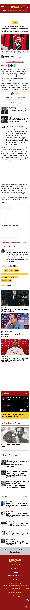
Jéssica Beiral (14, 277)
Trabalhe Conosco (14, 564)
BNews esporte (5, 277)
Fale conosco (15, 568)
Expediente (14, 572)
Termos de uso (15, 579)
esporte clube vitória (6, 274)
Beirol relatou (5, 148)
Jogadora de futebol (6, 280)
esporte (16, 270)
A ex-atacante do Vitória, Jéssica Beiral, (13, 69)
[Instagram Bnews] (16, 596)
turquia (20, 274)
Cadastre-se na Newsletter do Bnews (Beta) (15, 551)
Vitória (5, 270)
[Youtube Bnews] (19, 596)
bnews (25, 274)
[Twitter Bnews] (14, 596)
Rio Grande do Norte (12, 10)
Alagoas (19, 10)
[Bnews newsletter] (15, 61)
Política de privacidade (15, 576)
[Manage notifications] (26, 606)
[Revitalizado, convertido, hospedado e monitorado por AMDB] (27, 600)
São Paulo (24, 10)
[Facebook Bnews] (11, 596)
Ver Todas (25, 496)
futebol (11, 270)
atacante (15, 274)
